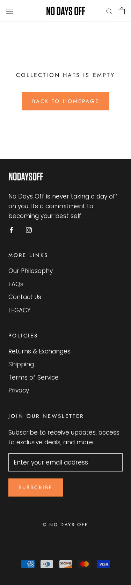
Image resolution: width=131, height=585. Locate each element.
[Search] (109, 11)
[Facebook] (11, 229)
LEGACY (19, 310)
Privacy (18, 390)
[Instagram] (29, 229)
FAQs (15, 284)
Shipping (21, 364)
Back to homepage (65, 101)
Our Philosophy (30, 271)
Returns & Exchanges (39, 351)
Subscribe (36, 487)
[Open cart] (122, 10)
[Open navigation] (9, 11)
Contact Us (24, 297)
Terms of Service (33, 377)
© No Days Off (65, 524)
